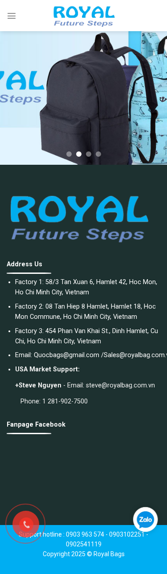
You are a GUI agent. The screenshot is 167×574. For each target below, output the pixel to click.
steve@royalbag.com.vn (120, 385)
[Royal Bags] (83, 15)
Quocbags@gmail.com (66, 355)
